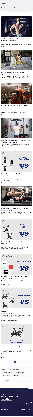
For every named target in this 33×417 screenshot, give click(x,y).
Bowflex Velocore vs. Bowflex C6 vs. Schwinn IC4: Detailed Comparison (16, 310)
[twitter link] (29, 403)
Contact (9, 399)
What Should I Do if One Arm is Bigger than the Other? (15, 39)
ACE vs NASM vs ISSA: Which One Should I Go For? (14, 276)
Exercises (4, 79)
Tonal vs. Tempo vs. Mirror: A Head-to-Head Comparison (15, 174)
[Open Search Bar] (27, 4)
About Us (4, 399)
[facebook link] (31, 403)
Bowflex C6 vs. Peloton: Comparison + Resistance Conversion (13, 242)
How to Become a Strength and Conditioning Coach (14, 208)
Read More (29, 44)
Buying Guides (10, 320)
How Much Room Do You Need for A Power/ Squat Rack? (15, 140)
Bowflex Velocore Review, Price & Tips (11, 346)
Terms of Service (29, 409)
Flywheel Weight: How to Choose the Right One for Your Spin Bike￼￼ (15, 106)
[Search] (15, 362)
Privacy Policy (23, 409)
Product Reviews (6, 353)
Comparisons (5, 182)
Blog (3, 46)
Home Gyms (10, 182)
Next (4, 357)
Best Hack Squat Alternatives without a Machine (13, 72)
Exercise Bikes (10, 250)
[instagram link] (26, 403)
